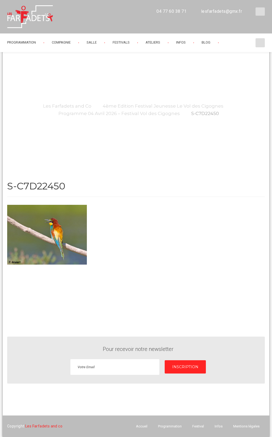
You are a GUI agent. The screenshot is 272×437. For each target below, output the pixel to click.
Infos (181, 42)
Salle (92, 42)
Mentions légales (246, 426)
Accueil (141, 426)
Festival (198, 426)
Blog (206, 42)
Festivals (121, 42)
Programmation (170, 426)
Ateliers (153, 42)
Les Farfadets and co (43, 426)
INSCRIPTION (185, 366)
